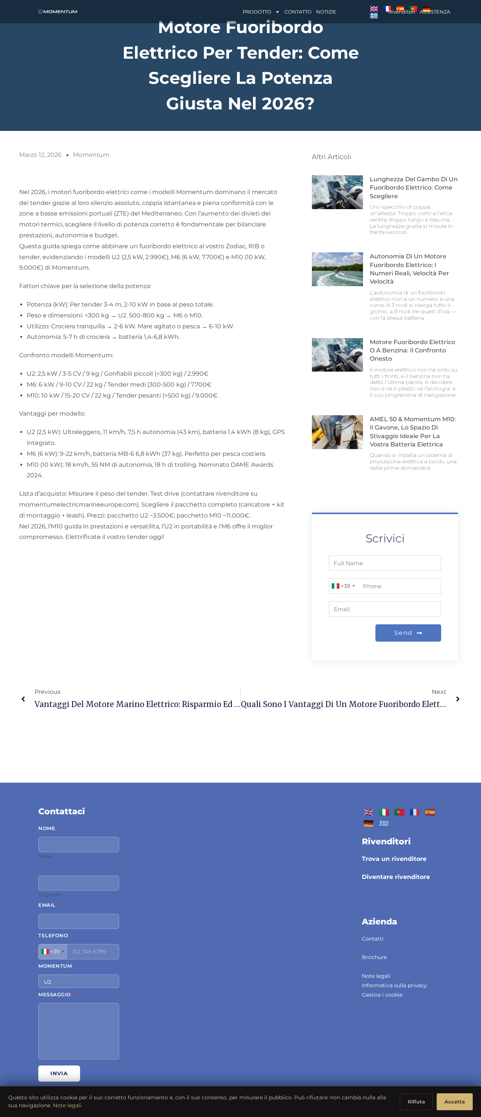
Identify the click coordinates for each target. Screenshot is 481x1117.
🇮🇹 (384, 812)
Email (49, 905)
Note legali (376, 976)
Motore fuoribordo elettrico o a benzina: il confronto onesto (412, 350)
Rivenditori (401, 12)
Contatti (373, 938)
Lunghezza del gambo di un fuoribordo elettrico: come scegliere (414, 188)
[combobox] (343, 586)
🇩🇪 (368, 823)
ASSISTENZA (435, 12)
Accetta (455, 1102)
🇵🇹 (399, 812)
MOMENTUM (55, 966)
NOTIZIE (326, 12)
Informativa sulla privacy (394, 985)
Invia (59, 1073)
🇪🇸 (430, 812)
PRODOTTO (257, 12)
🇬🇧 (368, 812)
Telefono (55, 935)
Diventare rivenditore (396, 876)
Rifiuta (416, 1102)
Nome (48, 828)
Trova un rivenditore (394, 858)
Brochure (374, 957)
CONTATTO (298, 12)
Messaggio (56, 994)
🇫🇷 (415, 812)
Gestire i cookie (382, 994)
